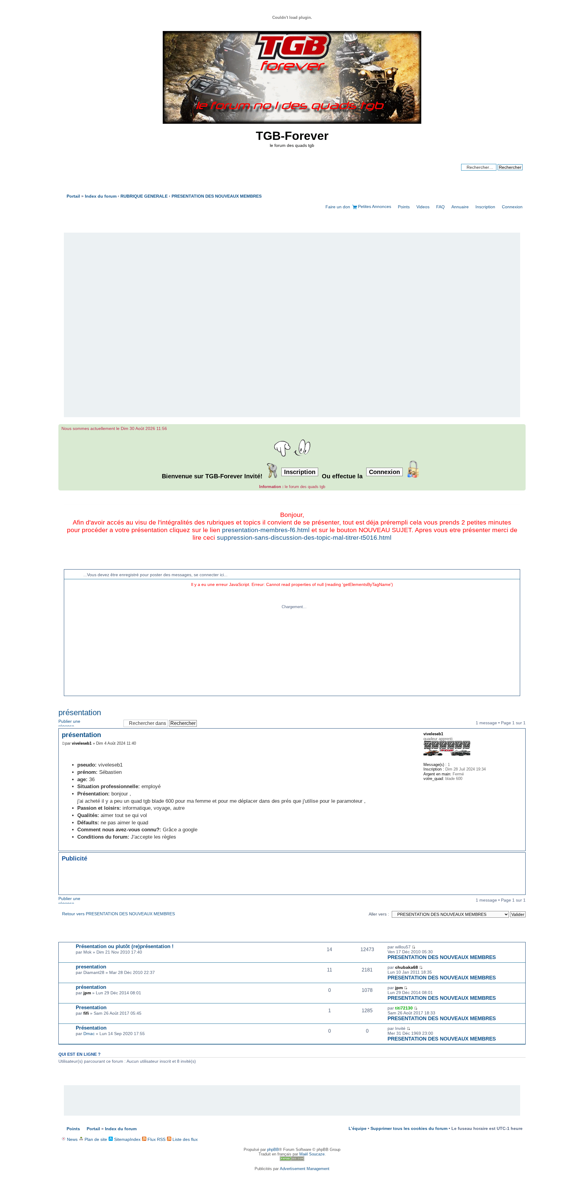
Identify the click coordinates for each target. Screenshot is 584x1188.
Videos (422, 206)
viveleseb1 (82, 743)
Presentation (91, 1007)
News (72, 1139)
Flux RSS (155, 1139)
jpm (87, 992)
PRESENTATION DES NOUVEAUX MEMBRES (442, 957)
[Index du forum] (292, 122)
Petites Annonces (374, 206)
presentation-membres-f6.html (266, 530)
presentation (91, 967)
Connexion (512, 206)
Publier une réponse (69, 722)
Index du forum (121, 1128)
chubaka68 (406, 967)
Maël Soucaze (312, 1154)
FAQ (440, 206)
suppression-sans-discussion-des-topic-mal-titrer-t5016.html (304, 537)
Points (404, 206)
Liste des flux (184, 1139)
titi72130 (404, 1008)
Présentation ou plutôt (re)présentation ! (125, 946)
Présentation (91, 1028)
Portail (73, 196)
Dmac (89, 1033)
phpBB (273, 1149)
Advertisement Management (304, 1168)
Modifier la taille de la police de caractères (518, 194)
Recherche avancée (503, 173)
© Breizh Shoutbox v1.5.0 (489, 565)
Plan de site (95, 1139)
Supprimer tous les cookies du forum (408, 1128)
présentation (79, 712)
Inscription (485, 206)
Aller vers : (379, 914)
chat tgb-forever (85, 565)
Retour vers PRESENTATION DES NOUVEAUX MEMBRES (118, 913)
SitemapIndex (127, 1139)
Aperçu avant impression (509, 194)
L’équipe (358, 1128)
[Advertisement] (291, 325)
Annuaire (460, 206)
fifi (86, 1013)
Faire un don (337, 206)
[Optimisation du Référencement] (292, 1159)
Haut (520, 847)
